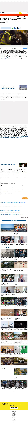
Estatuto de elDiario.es (14, 414)
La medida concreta (3, 125)
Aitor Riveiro (6, 284)
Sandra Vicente (15, 234)
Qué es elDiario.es (14, 411)
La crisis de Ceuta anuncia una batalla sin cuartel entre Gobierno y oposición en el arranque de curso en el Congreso (6, 283)
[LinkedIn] (18, 28)
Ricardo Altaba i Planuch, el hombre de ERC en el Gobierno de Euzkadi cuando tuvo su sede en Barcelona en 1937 (7, 258)
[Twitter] (17, 16)
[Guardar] (20, 28)
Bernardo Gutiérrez (16, 319)
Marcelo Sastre (20, 342)
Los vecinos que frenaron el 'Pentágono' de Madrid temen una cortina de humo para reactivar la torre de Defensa (6, 341)
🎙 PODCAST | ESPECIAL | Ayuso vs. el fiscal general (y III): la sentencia (20, 354)
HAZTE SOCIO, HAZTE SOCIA (14, 408)
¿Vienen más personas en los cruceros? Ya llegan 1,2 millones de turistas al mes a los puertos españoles (6, 329)
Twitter (3, 191)
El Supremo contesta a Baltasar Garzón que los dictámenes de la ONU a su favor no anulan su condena (7, 294)
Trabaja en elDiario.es (14, 413)
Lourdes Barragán (2, 342)
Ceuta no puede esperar (17, 293)
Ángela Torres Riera (16, 342)
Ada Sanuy (15, 378)
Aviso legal (14, 416)
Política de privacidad (14, 417)
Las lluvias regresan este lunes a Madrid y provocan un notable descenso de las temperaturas (6, 388)
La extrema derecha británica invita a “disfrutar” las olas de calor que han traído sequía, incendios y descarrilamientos (6, 318)
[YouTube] (24, 16)
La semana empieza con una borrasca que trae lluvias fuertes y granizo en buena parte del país (20, 388)
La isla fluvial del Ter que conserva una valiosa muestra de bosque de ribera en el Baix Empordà (20, 377)
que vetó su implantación (6, 54)
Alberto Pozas (15, 284)
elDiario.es (2, 366)
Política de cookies (14, 420)
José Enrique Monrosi (3, 284)
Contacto (14, 421)
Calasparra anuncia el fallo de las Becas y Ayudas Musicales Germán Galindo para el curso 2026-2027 (6, 354)
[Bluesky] (18, 16)
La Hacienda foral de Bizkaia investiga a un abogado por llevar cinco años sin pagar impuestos (20, 258)
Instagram (8, 191)
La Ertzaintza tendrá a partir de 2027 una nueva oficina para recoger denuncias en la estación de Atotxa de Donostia (20, 270)
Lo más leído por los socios (4, 222)
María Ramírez (2, 319)
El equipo (14, 412)
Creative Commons (14, 415)
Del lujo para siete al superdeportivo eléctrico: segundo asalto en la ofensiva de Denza (20, 365)
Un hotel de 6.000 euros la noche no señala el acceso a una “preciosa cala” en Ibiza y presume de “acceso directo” (20, 341)
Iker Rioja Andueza (2, 259)
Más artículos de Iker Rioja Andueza (5, 247)
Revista (14, 422)
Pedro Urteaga (15, 366)
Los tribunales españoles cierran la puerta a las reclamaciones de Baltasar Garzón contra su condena (20, 244)
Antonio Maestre (2, 233)
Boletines (14, 423)
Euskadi (2, 14)
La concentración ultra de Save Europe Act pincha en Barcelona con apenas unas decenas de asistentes (20, 233)
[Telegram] (20, 16)
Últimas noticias (3, 344)
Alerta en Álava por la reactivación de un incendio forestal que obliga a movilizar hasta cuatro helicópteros (7, 270)
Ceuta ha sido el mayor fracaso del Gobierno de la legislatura (7, 232)
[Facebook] (19, 16)
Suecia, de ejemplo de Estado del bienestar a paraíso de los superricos (7, 306)
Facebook (5, 191)
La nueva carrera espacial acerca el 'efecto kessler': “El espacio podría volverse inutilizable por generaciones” (20, 329)
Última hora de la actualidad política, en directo (6, 365)
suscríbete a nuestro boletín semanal (18, 191)
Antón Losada (15, 294)
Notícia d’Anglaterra (3, 368)
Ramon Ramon (2, 369)
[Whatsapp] (12, 28)
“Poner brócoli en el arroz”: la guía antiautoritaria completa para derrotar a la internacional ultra (20, 318)
